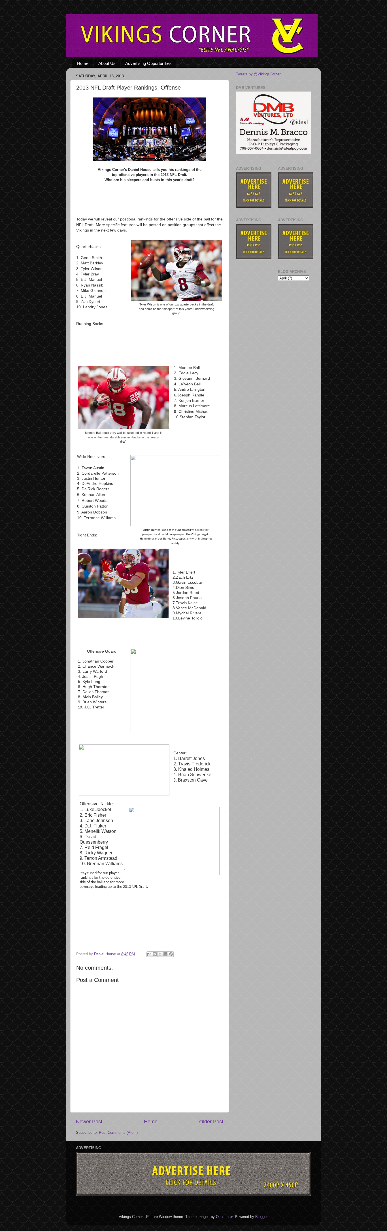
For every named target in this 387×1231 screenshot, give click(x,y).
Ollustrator (224, 1217)
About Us (107, 63)
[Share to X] (160, 954)
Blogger (261, 1217)
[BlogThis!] (155, 954)
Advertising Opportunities (148, 63)
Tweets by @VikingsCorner (258, 74)
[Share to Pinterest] (171, 954)
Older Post (211, 1121)
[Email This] (149, 954)
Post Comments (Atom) (118, 1133)
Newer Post (89, 1121)
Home (82, 63)
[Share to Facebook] (165, 954)
